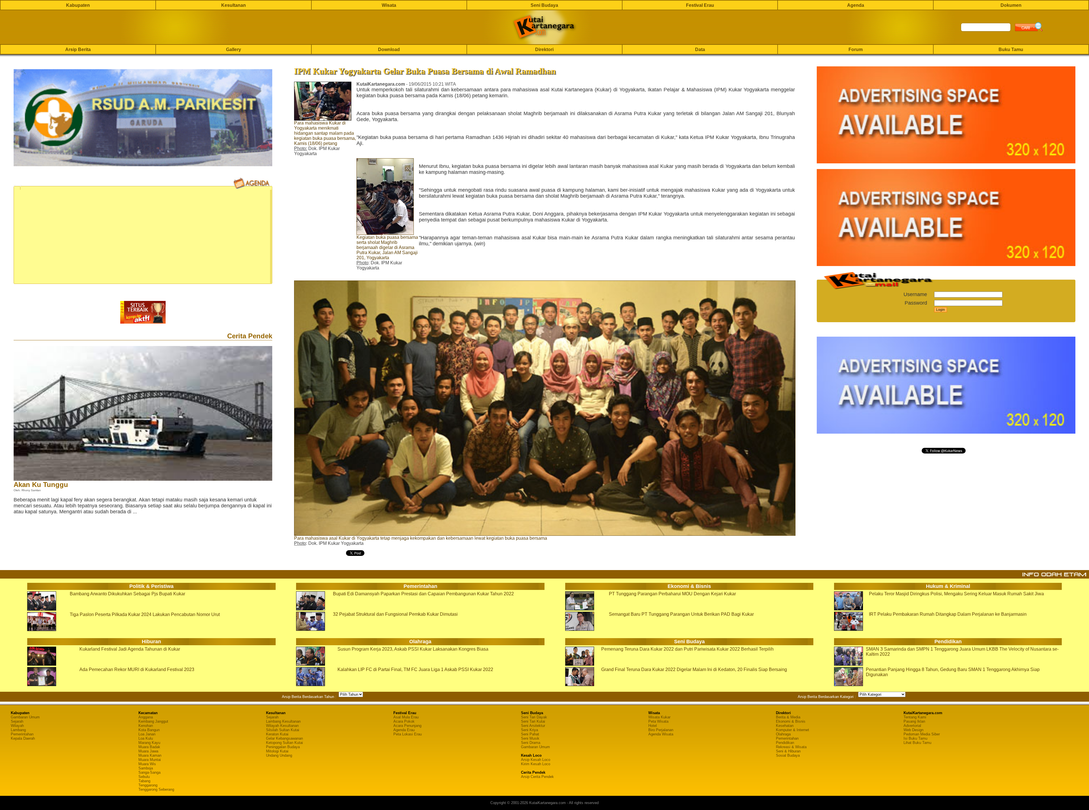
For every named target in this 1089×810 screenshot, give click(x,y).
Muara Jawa (148, 751)
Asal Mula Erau (406, 717)
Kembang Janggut (153, 721)
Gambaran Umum (25, 717)
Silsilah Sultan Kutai (282, 730)
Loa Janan (146, 734)
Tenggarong (147, 785)
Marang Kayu (149, 743)
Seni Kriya (529, 730)
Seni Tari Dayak (534, 717)
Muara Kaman (149, 755)
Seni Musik (530, 738)
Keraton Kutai (277, 734)
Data (700, 49)
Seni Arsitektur (533, 725)
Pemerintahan (22, 734)
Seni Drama (530, 743)
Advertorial (912, 725)
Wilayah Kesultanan (282, 725)
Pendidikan (785, 743)
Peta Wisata (658, 721)
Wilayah (17, 725)
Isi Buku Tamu (915, 738)
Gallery (233, 49)
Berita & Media (788, 717)
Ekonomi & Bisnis (790, 721)
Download (389, 49)
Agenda (855, 5)
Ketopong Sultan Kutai (284, 743)
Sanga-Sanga (149, 772)
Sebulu (144, 777)
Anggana (145, 717)
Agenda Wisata (660, 734)
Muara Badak (149, 747)
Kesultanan (233, 5)
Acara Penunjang (407, 725)
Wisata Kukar (659, 717)
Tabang (144, 781)
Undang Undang (279, 755)
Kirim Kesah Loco (535, 764)
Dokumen (1011, 5)
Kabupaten (78, 5)
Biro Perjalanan (660, 730)
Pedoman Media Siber (922, 734)
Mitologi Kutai (277, 751)
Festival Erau (700, 5)
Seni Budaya (544, 5)
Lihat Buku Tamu (917, 743)
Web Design (913, 730)
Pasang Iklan (914, 721)
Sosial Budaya (788, 755)
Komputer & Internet (792, 730)
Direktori (544, 49)
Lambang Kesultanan (283, 721)
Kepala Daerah (23, 738)
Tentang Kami (915, 717)
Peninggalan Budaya (283, 747)
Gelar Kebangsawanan (284, 738)
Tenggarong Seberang (156, 789)
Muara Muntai (149, 760)
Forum (856, 49)
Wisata (389, 5)
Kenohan (145, 725)
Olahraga (783, 734)
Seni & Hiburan (788, 751)
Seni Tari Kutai (533, 721)
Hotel (652, 725)
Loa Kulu (145, 738)
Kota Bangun (149, 730)
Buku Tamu (1011, 49)
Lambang (18, 730)
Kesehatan (784, 725)
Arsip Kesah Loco (535, 760)
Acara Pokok (404, 721)
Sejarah (17, 721)
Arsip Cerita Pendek (537, 777)
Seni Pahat (530, 734)
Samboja (145, 768)
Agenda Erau (404, 730)
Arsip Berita (78, 49)
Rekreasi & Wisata (791, 747)
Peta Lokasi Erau (407, 734)
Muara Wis (147, 764)
